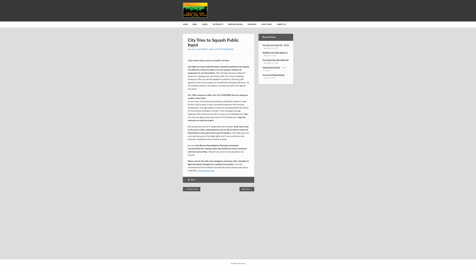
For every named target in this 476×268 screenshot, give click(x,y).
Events (205, 24)
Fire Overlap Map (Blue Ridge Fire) (276, 60)
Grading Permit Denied (271, 67)
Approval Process (235, 24)
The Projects (218, 24)
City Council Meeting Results (273, 75)
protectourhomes (225, 49)
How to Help (266, 24)
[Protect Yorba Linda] (195, 17)
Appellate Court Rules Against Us (275, 53)
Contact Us (281, 24)
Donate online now (206, 171)
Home (185, 24)
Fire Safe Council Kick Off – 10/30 (276, 45)
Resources (252, 24)
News (195, 24)
